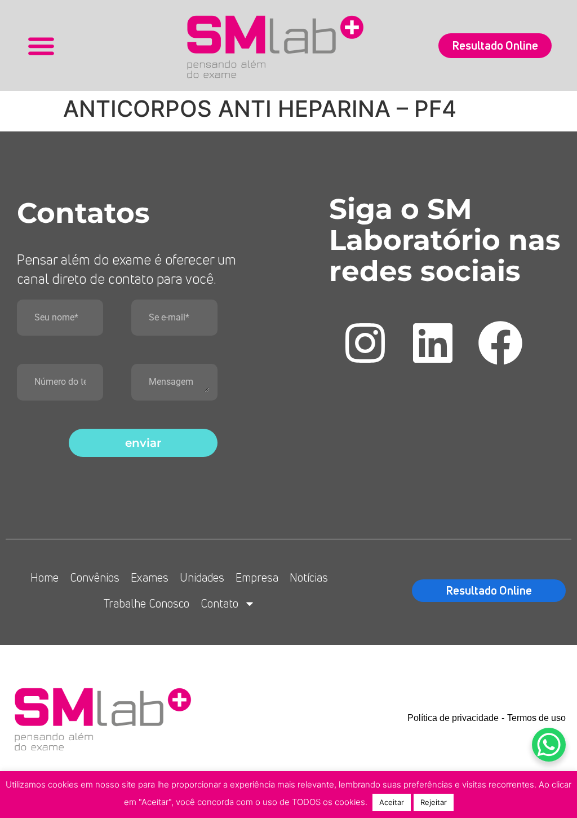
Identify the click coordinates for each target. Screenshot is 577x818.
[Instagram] (365, 343)
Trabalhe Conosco (146, 603)
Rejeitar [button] (433, 802)
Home (44, 577)
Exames (149, 577)
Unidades (202, 577)
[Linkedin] (433, 343)
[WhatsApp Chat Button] (549, 745)
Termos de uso (536, 718)
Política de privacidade (453, 718)
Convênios (94, 577)
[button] (41, 45)
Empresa (257, 577)
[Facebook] (500, 343)
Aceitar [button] (391, 802)
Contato (219, 603)
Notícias (309, 577)
